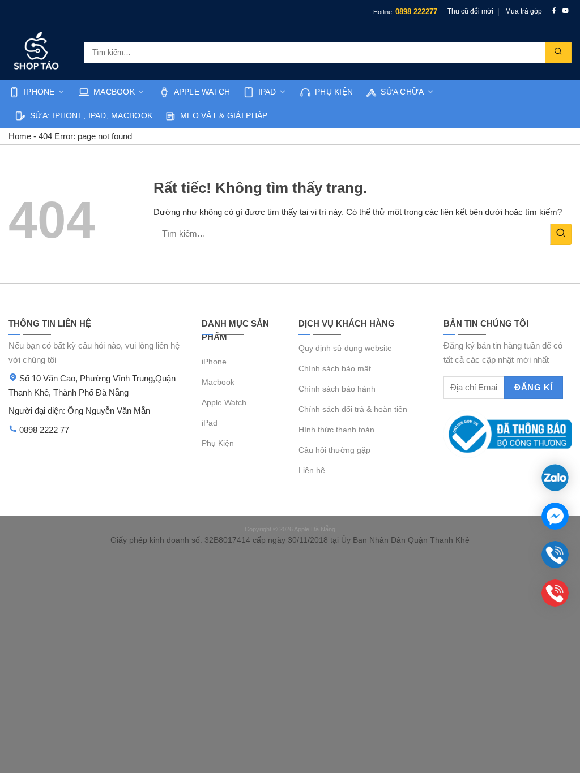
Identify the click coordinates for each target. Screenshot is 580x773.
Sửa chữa (402, 92)
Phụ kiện (334, 92)
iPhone (39, 92)
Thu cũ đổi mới (470, 11)
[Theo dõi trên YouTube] (565, 12)
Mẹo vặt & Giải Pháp (223, 115)
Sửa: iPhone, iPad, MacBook (91, 115)
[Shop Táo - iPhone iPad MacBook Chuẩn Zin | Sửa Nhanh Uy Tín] (37, 52)
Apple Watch (202, 92)
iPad (267, 92)
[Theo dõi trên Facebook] (554, 12)
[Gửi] (558, 52)
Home (19, 136)
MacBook (114, 92)
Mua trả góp (523, 11)
